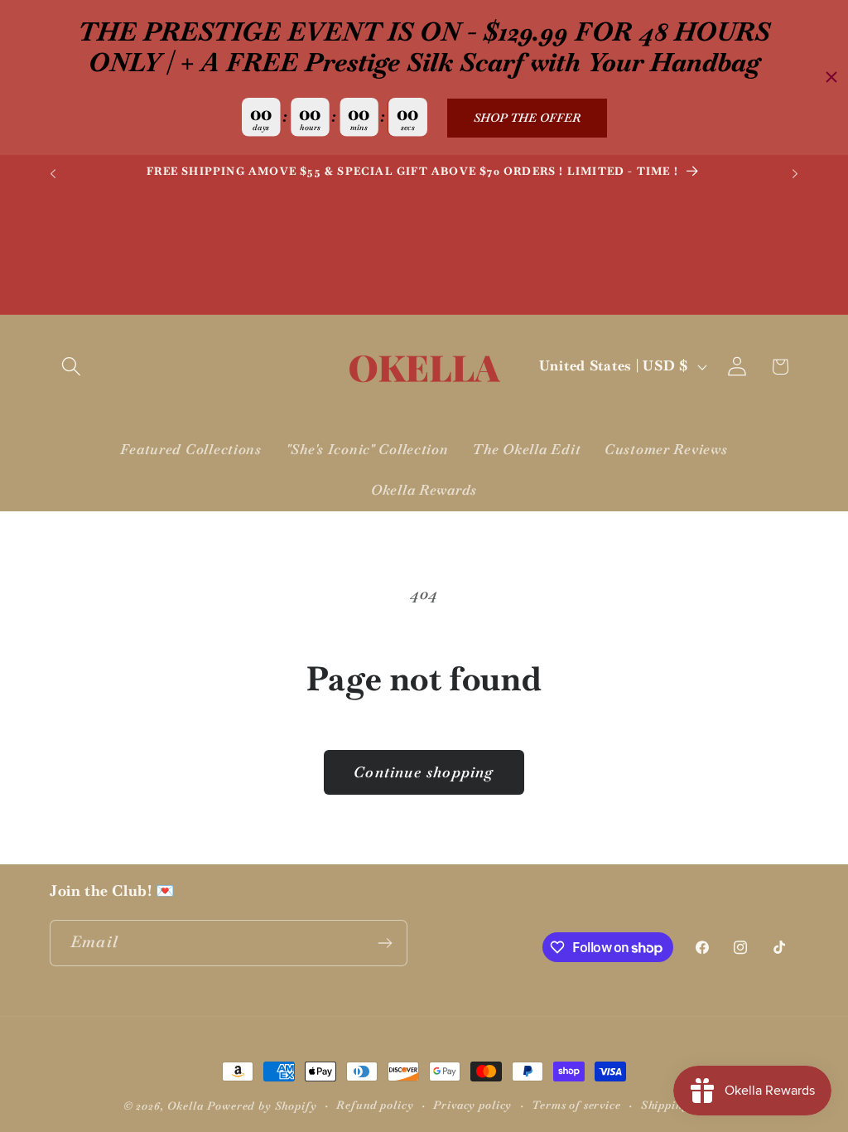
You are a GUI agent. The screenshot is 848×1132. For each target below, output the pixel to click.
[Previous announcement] (53, 174)
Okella (185, 1106)
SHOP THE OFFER (527, 117)
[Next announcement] (795, 174)
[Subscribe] (385, 943)
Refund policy (374, 1105)
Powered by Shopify (261, 1106)
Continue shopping (424, 771)
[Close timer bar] (831, 77)
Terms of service (576, 1105)
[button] (72, 367)
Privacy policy (472, 1105)
